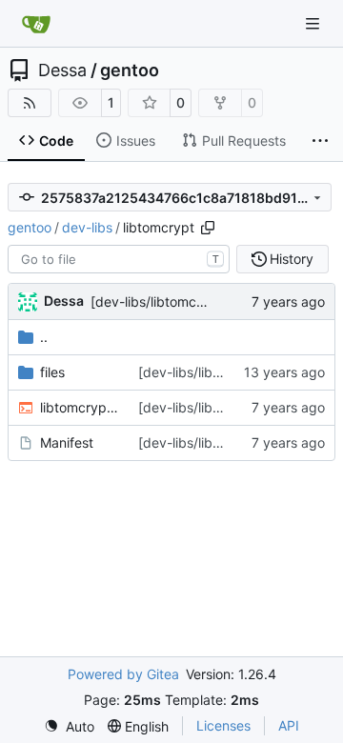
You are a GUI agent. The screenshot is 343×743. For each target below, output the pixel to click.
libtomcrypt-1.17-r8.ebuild (79, 407)
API (288, 725)
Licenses (223, 725)
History (291, 259)
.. (44, 337)
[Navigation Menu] (314, 23)
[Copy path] (207, 227)
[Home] (36, 24)
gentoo (129, 70)
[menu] (69, 726)
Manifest (66, 442)
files (52, 372)
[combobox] (119, 259)
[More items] (320, 141)
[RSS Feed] (29, 103)
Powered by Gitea (123, 674)
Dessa (62, 70)
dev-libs (87, 227)
